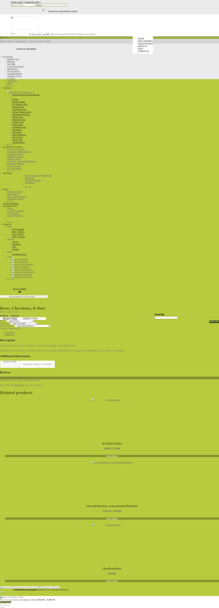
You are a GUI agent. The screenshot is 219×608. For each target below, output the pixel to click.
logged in (19, 385)
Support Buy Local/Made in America (62, 11)
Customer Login (32, 2)
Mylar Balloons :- (7, 326)
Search (38, 5)
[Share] (6, 605)
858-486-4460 (39, 34)
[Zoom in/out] (1, 605)
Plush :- (3, 321)
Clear (35, 318)
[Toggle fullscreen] (4, 605)
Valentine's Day (21, 41)
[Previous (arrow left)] (1, 607)
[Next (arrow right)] (4, 607)
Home (2, 41)
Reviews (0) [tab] (10, 335)
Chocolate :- (5, 323)
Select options (112, 456)
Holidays (10, 41)
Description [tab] (9, 332)
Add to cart (214, 321)
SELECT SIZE (10, 318)
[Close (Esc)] (9, 605)
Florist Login (17, 2)
